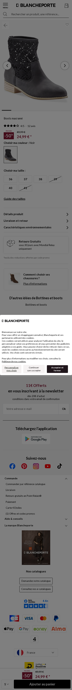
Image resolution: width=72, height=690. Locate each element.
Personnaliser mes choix (12, 369)
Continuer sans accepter (34, 369)
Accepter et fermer (57, 369)
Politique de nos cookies (14, 361)
